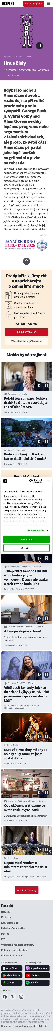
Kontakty (6, 917)
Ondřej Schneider (11, 75)
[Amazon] (12, 983)
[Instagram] (21, 999)
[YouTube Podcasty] (37, 975)
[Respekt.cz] (8, 3)
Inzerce (5, 933)
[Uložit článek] (39, 45)
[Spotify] (37, 983)
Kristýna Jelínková (12, 877)
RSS (3, 939)
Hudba (7, 745)
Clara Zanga (9, 464)
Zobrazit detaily (36, 530)
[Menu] (49, 3)
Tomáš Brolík (9, 646)
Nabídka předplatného (13, 928)
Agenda (7, 57)
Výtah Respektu (23, 567)
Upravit (25, 548)
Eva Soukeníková (11, 705)
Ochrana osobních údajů (14, 950)
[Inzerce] (26, 244)
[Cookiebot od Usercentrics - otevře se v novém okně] (31, 481)
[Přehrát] (39, 385)
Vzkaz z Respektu (25, 627)
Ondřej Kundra (27, 877)
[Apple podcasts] (37, 968)
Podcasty (12, 567)
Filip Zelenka (9, 821)
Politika (7, 858)
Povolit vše (26, 539)
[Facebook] (4, 999)
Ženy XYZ (21, 683)
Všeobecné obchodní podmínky (17, 944)
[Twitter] (12, 999)
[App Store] (12, 968)
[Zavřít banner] (49, 481)
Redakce (6, 912)
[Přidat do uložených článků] (46, 385)
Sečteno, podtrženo (27, 801)
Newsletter (12, 627)
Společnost (9, 450)
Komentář (12, 394)
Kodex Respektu (9, 923)
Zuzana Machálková (13, 589)
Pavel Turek (9, 763)
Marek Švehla (10, 412)
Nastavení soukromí (12, 955)
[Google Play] (12, 975)
